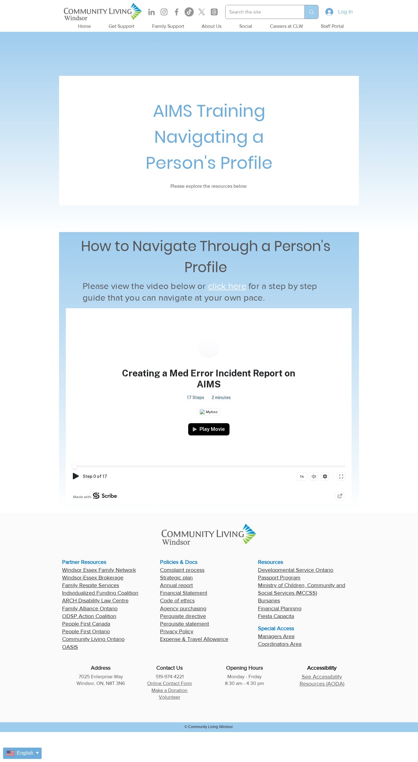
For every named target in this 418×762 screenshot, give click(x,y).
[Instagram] (164, 12)
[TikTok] (189, 12)
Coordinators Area (279, 644)
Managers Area (276, 636)
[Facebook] (176, 12)
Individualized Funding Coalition (100, 593)
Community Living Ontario (93, 639)
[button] (121, 26)
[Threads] (214, 12)
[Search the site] (311, 12)
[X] (201, 12)
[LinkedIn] (151, 12)
